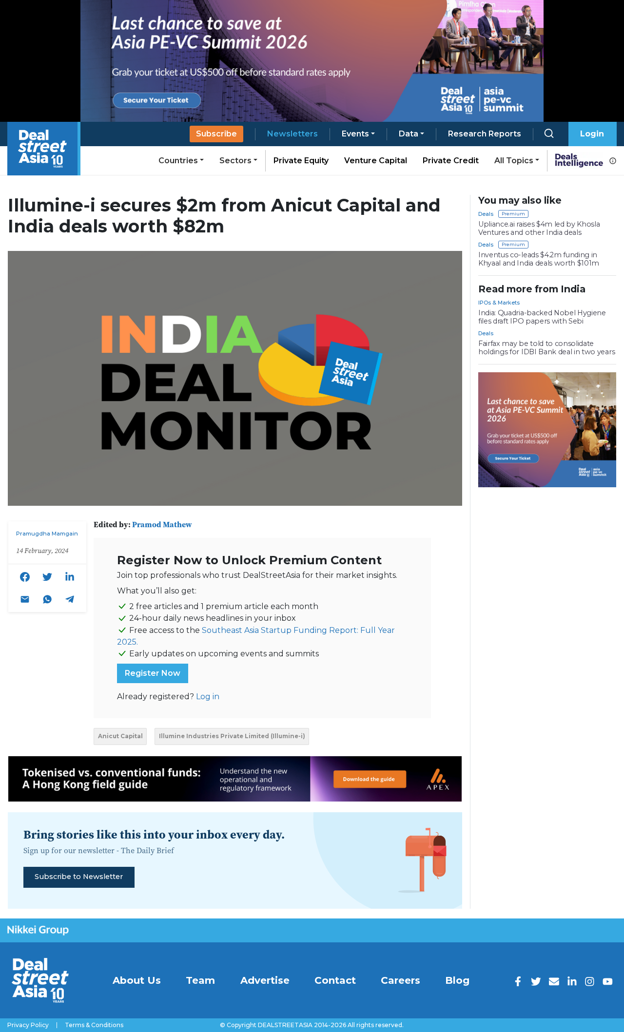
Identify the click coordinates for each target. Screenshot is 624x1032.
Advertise (265, 980)
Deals (485, 213)
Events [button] (355, 133)
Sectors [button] (235, 160)
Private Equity (301, 160)
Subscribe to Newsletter (79, 876)
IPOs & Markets (499, 302)
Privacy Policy (28, 1025)
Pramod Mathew (162, 524)
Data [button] (408, 133)
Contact (335, 980)
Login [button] (592, 133)
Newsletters (292, 133)
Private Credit (451, 160)
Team (200, 980)
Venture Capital (375, 160)
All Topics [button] (513, 160)
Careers (400, 980)
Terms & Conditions (94, 1025)
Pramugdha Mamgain (47, 533)
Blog (457, 980)
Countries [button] (178, 160)
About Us (137, 980)
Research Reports (484, 133)
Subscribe (216, 133)
